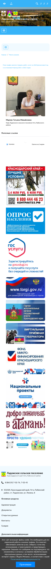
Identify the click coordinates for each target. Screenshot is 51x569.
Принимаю (25, 564)
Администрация (8, 505)
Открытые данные (9, 515)
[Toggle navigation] (3, 30)
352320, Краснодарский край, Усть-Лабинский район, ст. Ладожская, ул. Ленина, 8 (24, 491)
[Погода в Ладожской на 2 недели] (38, 144)
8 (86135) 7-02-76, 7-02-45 (16, 482)
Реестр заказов (14, 55)
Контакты (5, 520)
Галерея (4, 526)
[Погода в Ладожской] (25, 141)
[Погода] (10, 144)
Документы (6, 510)
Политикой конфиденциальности (25, 559)
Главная (3, 55)
